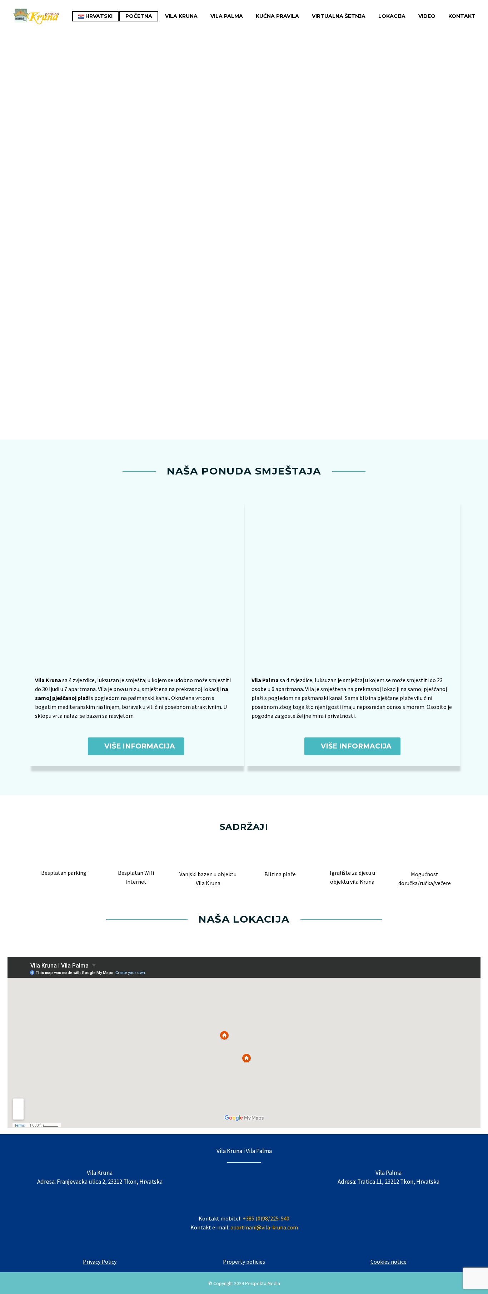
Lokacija (391, 16)
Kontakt (461, 16)
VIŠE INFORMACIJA (136, 746)
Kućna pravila (277, 16)
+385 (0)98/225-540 (266, 1218)
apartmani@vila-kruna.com (263, 1227)
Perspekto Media (262, 1283)
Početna (138, 16)
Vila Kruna (181, 16)
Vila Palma (226, 16)
